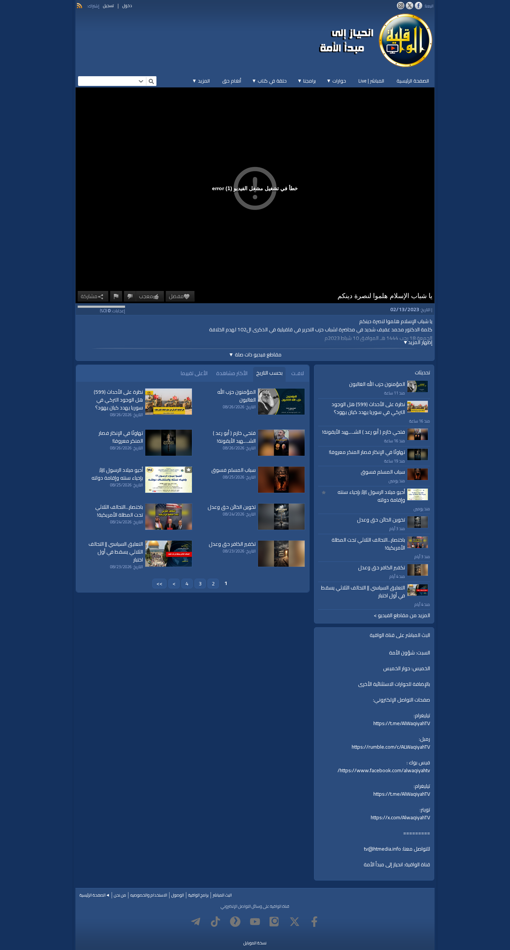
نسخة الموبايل (255, 943)
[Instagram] (275, 921)
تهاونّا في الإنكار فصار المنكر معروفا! (367, 452)
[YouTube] (255, 921)
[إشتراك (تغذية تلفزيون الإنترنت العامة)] (79, 5)
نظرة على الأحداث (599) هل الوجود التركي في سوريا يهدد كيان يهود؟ (368, 408)
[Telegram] (195, 921)
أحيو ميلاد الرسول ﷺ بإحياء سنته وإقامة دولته (371, 496)
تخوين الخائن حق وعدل (381, 519)
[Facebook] (314, 921)
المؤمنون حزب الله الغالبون (377, 384)
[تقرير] (116, 296)
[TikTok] (215, 921)
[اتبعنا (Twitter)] (409, 5)
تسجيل (108, 5)
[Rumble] (235, 921)
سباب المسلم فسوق (383, 472)
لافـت (297, 373)
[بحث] (151, 81)
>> (159, 583)
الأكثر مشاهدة (232, 373)
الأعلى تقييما (194, 373)
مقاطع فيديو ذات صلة (255, 354)
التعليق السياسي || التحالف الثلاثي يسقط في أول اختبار (363, 591)
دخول (127, 5)
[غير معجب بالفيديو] (130, 296)
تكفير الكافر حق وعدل (381, 567)
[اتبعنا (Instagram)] (400, 5)
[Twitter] (294, 921)
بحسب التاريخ (269, 373)
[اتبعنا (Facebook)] (418, 5)
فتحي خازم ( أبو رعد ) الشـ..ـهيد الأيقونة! (363, 432)
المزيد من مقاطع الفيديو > (402, 615)
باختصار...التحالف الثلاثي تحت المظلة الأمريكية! (368, 544)
